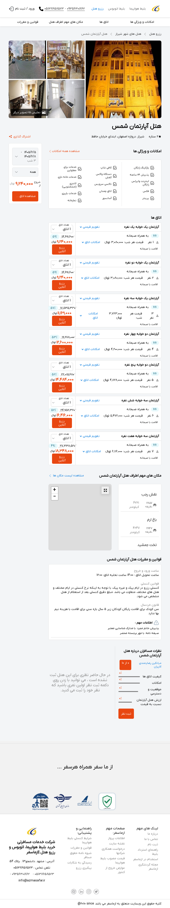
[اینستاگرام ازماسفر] (88, 891)
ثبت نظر (126, 714)
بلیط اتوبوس (116, 9)
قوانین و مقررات (81, 848)
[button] (54, 490)
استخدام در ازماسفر (145, 859)
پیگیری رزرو (84, 868)
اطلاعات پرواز (116, 838)
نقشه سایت (117, 844)
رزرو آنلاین (62, 249)
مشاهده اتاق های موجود (24, 196)
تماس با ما (151, 839)
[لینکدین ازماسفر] (81, 891)
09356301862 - (20, 874)
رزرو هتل (97, 9)
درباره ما (153, 834)
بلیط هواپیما (137, 9)
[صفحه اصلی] (155, 8)
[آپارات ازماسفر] (73, 891)
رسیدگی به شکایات (80, 863)
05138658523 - (43, 874)
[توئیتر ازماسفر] (96, 891)
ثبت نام (153, 844)
